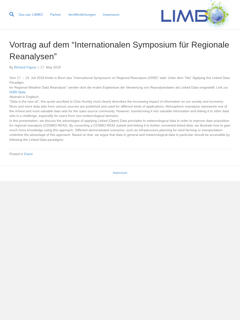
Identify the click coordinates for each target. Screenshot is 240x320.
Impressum (111, 14)
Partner (55, 14)
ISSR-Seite (17, 92)
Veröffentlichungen (82, 14)
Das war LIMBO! (31, 14)
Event (28, 154)
